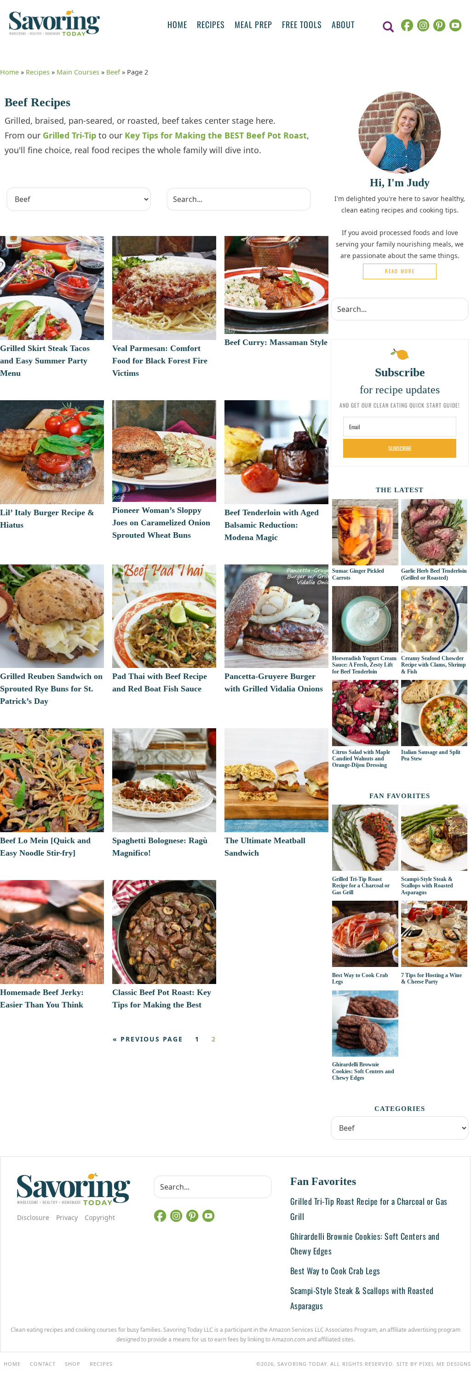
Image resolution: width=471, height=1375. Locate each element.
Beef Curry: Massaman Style (275, 342)
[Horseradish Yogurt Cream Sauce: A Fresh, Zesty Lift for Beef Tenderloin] (365, 647)
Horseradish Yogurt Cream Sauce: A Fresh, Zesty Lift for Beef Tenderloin (364, 665)
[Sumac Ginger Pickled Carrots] (365, 560)
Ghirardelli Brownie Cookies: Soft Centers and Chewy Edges (363, 1071)
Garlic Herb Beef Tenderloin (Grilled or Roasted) (434, 574)
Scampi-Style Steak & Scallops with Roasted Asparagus (427, 886)
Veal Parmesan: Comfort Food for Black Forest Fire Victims (159, 361)
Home (9, 72)
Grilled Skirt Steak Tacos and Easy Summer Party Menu (45, 361)
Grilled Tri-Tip (69, 135)
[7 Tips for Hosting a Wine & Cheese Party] (434, 935)
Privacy (67, 1217)
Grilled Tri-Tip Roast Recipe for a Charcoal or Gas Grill (361, 886)
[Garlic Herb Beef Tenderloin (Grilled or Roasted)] (434, 560)
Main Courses (78, 72)
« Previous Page (148, 1039)
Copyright (100, 1217)
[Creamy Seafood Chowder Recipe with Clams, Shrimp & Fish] (434, 647)
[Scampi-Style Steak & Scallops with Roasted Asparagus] (434, 839)
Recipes (38, 72)
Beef (113, 72)
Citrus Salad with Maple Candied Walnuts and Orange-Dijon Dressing (361, 759)
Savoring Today (54, 23)
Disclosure (33, 1217)
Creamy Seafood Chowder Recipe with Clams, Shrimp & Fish (433, 665)
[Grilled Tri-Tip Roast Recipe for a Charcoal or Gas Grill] (365, 839)
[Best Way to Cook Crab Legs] (365, 935)
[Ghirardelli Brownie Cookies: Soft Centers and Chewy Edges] (365, 1024)
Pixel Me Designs (445, 1363)
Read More (400, 271)
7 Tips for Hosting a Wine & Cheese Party (431, 978)
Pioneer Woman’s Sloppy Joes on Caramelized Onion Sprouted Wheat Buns (161, 523)
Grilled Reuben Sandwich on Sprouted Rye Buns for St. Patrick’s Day (51, 689)
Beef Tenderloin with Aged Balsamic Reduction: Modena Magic (271, 525)
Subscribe (400, 448)
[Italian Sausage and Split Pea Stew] (434, 741)
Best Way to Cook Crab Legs (335, 1271)
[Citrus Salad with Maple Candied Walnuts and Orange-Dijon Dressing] (365, 741)
